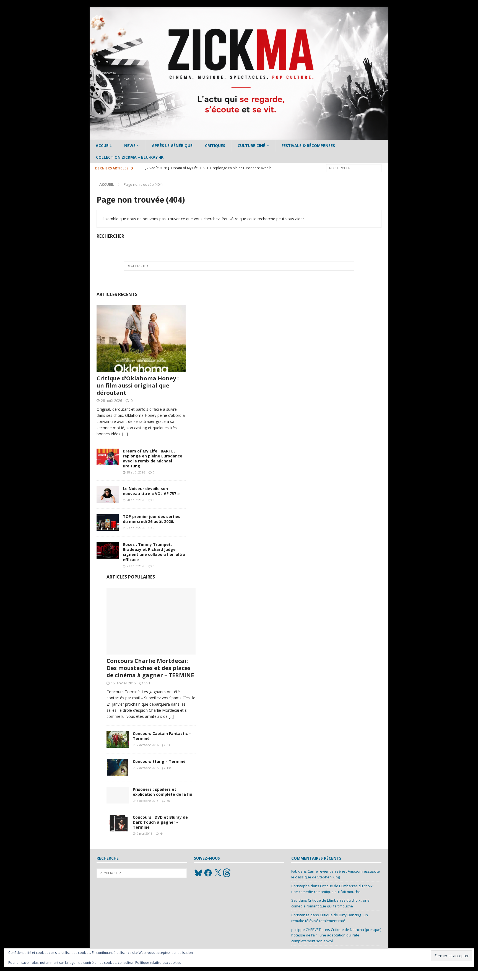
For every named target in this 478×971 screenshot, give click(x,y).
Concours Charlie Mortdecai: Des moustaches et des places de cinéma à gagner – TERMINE (150, 668)
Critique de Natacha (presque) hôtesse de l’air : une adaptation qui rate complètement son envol (336, 935)
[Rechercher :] (353, 167)
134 (169, 768)
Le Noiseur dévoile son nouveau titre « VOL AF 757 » (151, 491)
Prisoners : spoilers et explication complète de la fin (162, 792)
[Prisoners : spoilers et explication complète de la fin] (117, 795)
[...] (171, 716)
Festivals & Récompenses (308, 145)
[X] (217, 872)
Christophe (300, 885)
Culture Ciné (251, 145)
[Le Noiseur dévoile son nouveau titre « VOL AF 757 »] (108, 494)
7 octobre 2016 (148, 745)
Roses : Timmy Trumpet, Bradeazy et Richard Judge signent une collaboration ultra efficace (154, 552)
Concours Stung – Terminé (159, 761)
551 (147, 683)
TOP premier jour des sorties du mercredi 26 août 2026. (151, 519)
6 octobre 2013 (148, 801)
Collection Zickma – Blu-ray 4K (129, 157)
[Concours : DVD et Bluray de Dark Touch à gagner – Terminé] (117, 823)
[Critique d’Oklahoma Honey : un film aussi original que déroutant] (141, 338)
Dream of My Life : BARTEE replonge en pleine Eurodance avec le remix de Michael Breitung (152, 458)
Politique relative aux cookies (158, 962)
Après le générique (172, 145)
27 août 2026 (136, 528)
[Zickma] (239, 136)
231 (169, 745)
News (130, 145)
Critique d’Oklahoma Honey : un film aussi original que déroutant (138, 385)
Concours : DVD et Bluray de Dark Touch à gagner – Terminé (160, 822)
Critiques (215, 145)
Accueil (104, 145)
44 (161, 833)
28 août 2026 (111, 400)
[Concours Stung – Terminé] (117, 767)
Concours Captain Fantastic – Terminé (162, 736)
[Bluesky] (198, 872)
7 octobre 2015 (148, 768)
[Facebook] (208, 872)
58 (168, 801)
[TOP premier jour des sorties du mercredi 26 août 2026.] (108, 522)
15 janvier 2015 (123, 683)
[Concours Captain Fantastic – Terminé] (117, 739)
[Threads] (227, 872)
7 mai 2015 (144, 833)
